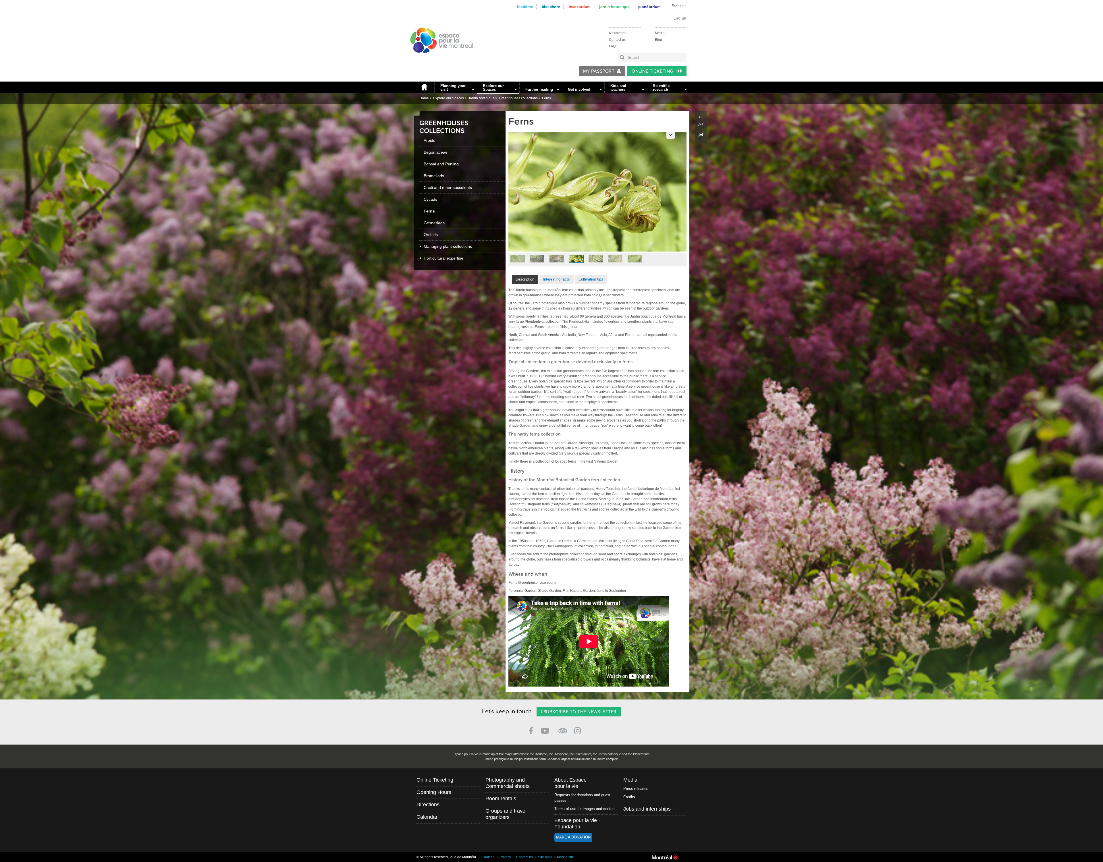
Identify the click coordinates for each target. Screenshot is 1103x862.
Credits (629, 797)
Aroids (429, 140)
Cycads (430, 199)
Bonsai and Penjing (441, 164)
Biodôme (525, 6)
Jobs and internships (647, 809)
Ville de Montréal (665, 857)
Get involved (579, 89)
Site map (545, 857)
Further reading (539, 89)
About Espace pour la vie (570, 783)
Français (679, 6)
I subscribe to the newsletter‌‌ (579, 712)
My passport (598, 71)
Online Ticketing (653, 71)
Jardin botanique (614, 6)
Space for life (439, 58)
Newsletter (617, 33)
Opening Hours (433, 792)
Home (424, 87)
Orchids (431, 234)
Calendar (426, 817)
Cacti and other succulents (448, 187)
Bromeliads (434, 175)
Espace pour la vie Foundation (575, 823)
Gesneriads (434, 223)
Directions (427, 804)
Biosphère (551, 6)
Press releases (635, 788)
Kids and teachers (618, 88)
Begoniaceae (436, 152)
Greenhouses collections (518, 98)
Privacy (505, 857)
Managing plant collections (448, 246)
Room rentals (500, 798)
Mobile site (565, 857)
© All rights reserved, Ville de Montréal (446, 857)
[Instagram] (579, 730)
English (680, 18)
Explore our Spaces (493, 88)
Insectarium (580, 6)
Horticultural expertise (443, 258)
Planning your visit (453, 88)
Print (701, 135)
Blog (658, 40)
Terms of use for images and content (585, 809)
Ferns (546, 98)
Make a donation (573, 837)
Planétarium (649, 6)
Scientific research (661, 88)
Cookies (487, 857)
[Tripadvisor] (563, 728)
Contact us (617, 40)
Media (660, 33)
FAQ (612, 46)
